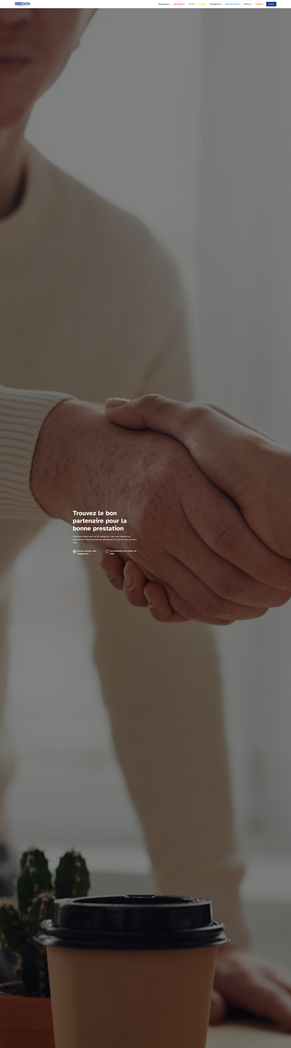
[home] (22, 4)
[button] (164, 4)
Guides (271, 4)
